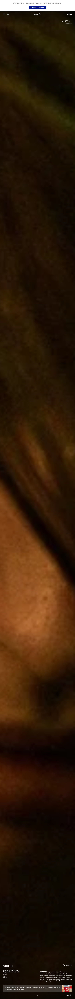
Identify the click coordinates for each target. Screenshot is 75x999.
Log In (69, 14)
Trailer (68, 965)
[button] (4, 14)
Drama (5, 974)
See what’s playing (37, 7)
